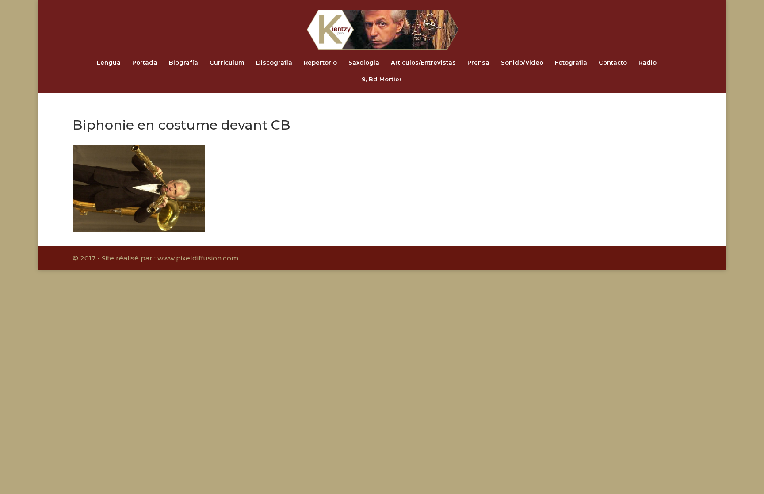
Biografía (183, 62)
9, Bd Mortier (382, 79)
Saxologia (363, 62)
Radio (647, 62)
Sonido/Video (522, 62)
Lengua (109, 62)
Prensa (478, 62)
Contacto (613, 62)
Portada (144, 62)
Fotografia (571, 62)
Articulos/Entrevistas (423, 62)
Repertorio (320, 62)
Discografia (274, 62)
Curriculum (227, 62)
